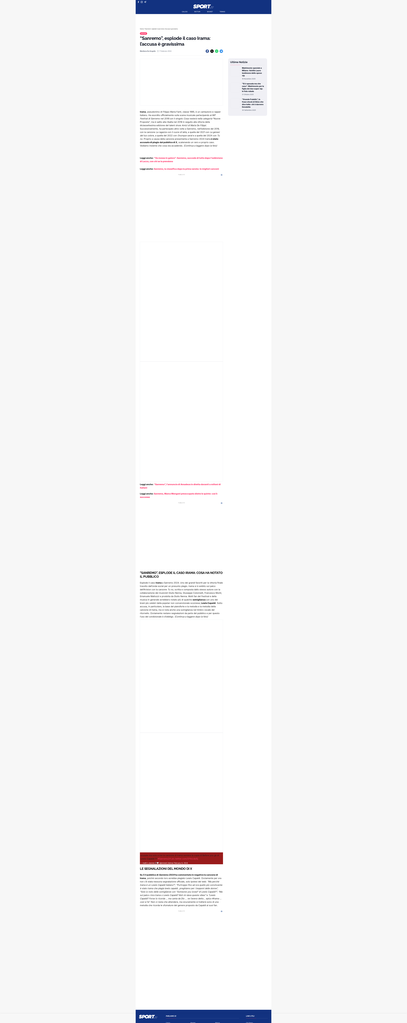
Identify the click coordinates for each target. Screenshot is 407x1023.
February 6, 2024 (181, 863)
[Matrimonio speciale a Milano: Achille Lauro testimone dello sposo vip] (235, 73)
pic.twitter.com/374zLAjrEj (184, 858)
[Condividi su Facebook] (207, 51)
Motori (197, 11)
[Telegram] (145, 2)
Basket (210, 11)
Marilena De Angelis (148, 51)
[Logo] (203, 6)
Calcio (184, 11)
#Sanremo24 (164, 858)
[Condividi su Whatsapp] (216, 51)
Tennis (222, 11)
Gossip (143, 33)
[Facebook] (139, 2)
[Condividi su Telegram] (221, 51)
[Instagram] (142, 2)
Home (142, 29)
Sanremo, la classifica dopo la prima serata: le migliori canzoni (186, 169)
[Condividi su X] (212, 51)
